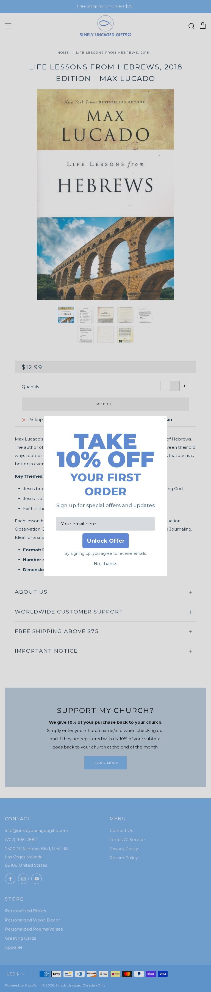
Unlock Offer (105, 540)
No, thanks (106, 563)
